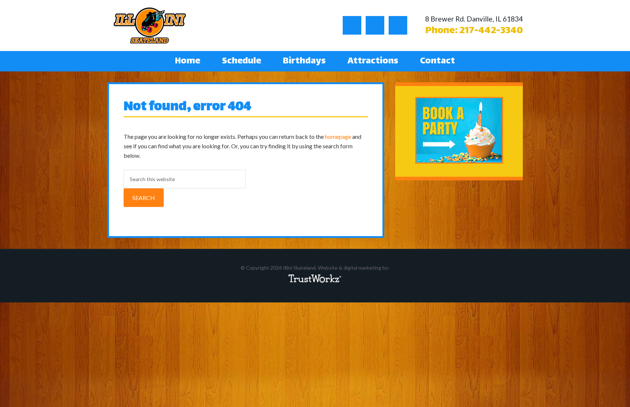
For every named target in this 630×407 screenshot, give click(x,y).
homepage (338, 136)
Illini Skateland (150, 25)
